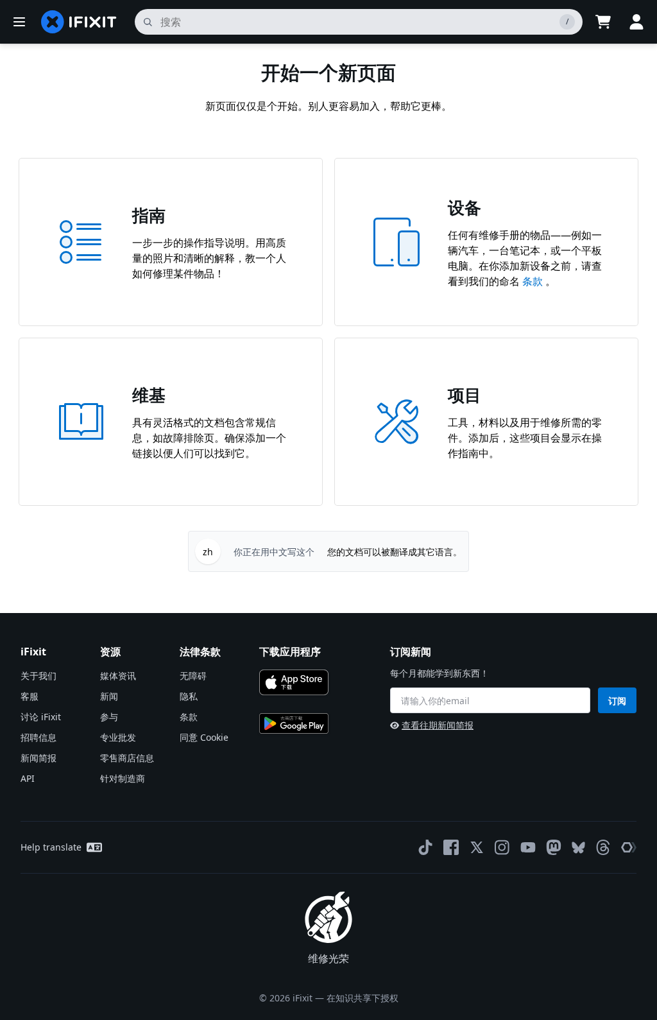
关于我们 (38, 676)
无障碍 (193, 676)
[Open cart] (603, 22)
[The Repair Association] (628, 847)
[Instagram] (502, 847)
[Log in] (636, 22)
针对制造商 (122, 778)
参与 (109, 717)
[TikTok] (425, 847)
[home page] (79, 21)
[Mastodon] (553, 847)
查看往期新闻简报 (438, 725)
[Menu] (19, 21)
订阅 (617, 701)
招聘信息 (38, 737)
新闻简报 (38, 758)
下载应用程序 (290, 651)
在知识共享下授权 (362, 998)
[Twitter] (476, 847)
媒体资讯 (118, 676)
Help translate (51, 847)
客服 (29, 696)
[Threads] (603, 847)
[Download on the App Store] (293, 682)
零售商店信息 (127, 758)
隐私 (189, 696)
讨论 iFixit (41, 717)
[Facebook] (451, 847)
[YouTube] (528, 847)
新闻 (109, 696)
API (28, 778)
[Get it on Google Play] (293, 723)
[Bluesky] (578, 847)
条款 (533, 281)
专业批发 (118, 737)
